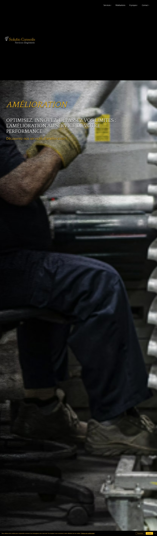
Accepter (149, 533)
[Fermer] (155, 533)
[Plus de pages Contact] (148, 5)
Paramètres (140, 533)
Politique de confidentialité (88, 533)
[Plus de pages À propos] (137, 5)
